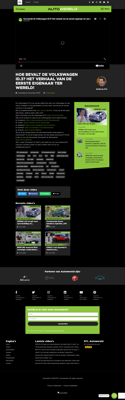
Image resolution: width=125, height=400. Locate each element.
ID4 (46, 155)
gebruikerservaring (23, 170)
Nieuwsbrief (9, 360)
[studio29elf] (62, 393)
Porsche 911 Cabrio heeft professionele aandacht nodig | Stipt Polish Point (58, 363)
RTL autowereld (22, 152)
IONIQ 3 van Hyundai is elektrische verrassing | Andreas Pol (54, 352)
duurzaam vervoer (37, 166)
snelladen (40, 159)
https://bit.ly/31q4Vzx (24, 139)
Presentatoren (10, 358)
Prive (36, 177)
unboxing (20, 173)
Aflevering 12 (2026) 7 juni (43, 358)
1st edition (55, 166)
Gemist (28, 2)
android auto (51, 170)
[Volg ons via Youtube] (104, 2)
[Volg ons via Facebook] (89, 2)
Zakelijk (28, 177)
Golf (37, 173)
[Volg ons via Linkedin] (100, 2)
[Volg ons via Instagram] (96, 2)
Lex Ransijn (20, 180)
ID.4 (40, 155)
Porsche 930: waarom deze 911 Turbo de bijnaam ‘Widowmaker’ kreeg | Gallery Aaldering (63, 355)
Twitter (23, 193)
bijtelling (20, 177)
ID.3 (34, 155)
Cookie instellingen (70, 385)
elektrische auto (62, 155)
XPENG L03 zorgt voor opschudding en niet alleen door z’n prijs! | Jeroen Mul (59, 344)
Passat (44, 173)
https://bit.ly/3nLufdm (55, 115)
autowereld (34, 152)
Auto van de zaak (47, 177)
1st (47, 166)
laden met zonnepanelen (25, 162)
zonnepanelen (41, 162)
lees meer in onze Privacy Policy (54, 330)
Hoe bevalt (20, 159)
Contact (8, 363)
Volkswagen (50, 93)
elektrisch (49, 159)
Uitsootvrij (60, 173)
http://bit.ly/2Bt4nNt (44, 110)
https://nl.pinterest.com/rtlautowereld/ (39, 127)
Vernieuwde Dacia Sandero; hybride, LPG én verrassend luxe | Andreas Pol (58, 347)
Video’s (8, 347)
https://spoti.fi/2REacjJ (33, 130)
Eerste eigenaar (38, 170)
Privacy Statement (54, 385)
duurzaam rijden (22, 166)
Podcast (8, 352)
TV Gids (35, 2)
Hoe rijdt (30, 159)
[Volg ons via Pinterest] (108, 2)
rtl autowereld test (48, 152)
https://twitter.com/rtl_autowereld (36, 122)
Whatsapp (45, 193)
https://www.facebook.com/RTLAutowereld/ (42, 120)
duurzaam (52, 162)
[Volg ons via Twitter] (93, 2)
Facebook (33, 193)
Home (8, 344)
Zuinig (52, 173)
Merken (8, 355)
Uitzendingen (10, 349)
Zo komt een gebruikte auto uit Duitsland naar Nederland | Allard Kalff (57, 360)
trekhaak (29, 173)
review (61, 170)
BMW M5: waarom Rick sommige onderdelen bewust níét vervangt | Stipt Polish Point (62, 349)
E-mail (57, 193)
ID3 (29, 155)
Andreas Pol (60, 177)
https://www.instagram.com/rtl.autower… (41, 125)
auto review (62, 152)
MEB (52, 155)
